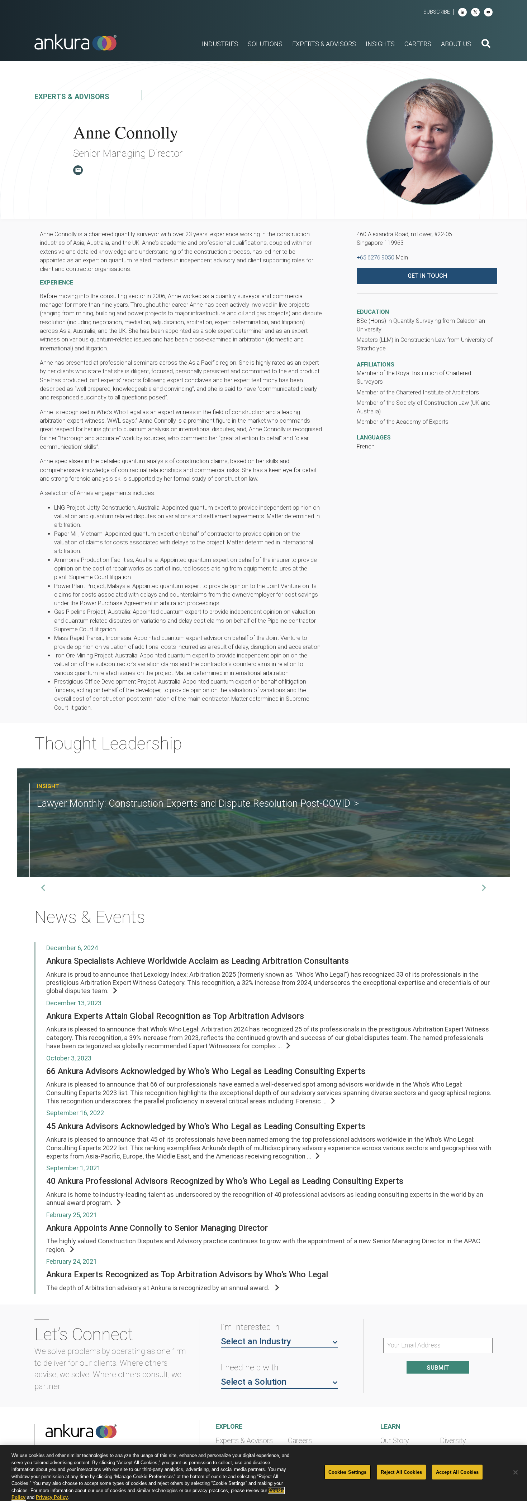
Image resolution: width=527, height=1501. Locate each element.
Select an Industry (256, 1341)
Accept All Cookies (457, 1472)
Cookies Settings (347, 1472)
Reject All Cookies (401, 1472)
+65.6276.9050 (375, 257)
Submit (438, 1367)
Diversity (453, 1441)
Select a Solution (253, 1382)
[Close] (515, 1472)
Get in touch (427, 275)
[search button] (486, 44)
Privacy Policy (52, 1497)
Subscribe (436, 12)
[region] (263, 1473)
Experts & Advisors (244, 1441)
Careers (300, 1441)
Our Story (394, 1441)
